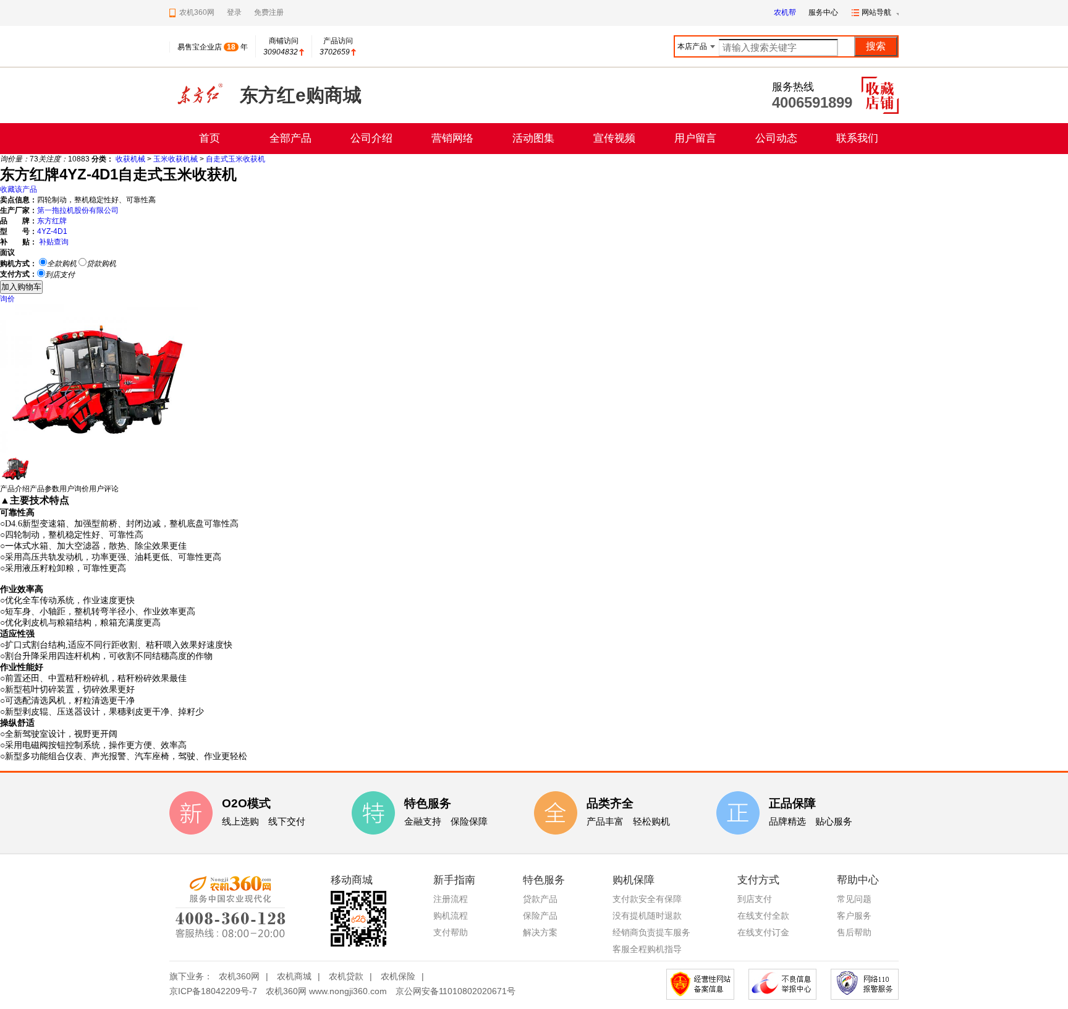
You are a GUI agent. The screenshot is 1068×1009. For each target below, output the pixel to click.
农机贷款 (346, 976)
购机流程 (450, 916)
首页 (209, 138)
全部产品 (290, 138)
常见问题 (854, 899)
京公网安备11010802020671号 (455, 991)
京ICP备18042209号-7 (213, 991)
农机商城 (294, 976)
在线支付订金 (763, 932)
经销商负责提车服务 (651, 932)
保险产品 (540, 916)
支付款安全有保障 (647, 899)
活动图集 (533, 138)
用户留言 (695, 138)
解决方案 (540, 932)
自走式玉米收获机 (235, 159)
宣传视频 (614, 138)
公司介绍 (371, 138)
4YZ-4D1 (52, 231)
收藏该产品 (18, 189)
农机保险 (398, 976)
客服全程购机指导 (647, 949)
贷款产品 (540, 899)
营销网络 (452, 138)
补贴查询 (54, 242)
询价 (7, 298)
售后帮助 (854, 932)
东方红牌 (52, 221)
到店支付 (754, 899)
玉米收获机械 (175, 159)
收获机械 (130, 159)
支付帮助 (450, 932)
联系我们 (857, 138)
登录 (234, 12)
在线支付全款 (763, 916)
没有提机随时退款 (647, 916)
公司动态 (776, 138)
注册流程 (450, 899)
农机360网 (239, 976)
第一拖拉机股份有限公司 (78, 210)
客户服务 (854, 916)
